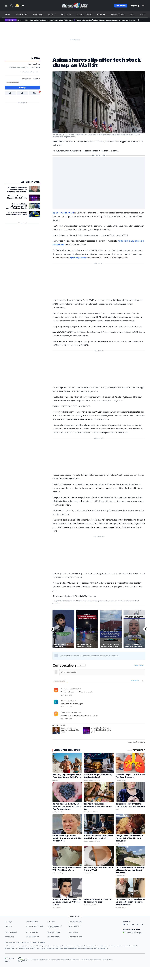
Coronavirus (35, 72)
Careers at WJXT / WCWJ (34, 926)
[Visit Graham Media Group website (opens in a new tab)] (10, 959)
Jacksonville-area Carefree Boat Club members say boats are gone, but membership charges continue (91, 20)
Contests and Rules (75, 922)
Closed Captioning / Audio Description (55, 927)
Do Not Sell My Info (32, 937)
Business (26, 72)
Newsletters (117, 14)
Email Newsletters (32, 922)
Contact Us (8, 926)
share (137, 695)
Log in (136, 665)
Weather (38, 14)
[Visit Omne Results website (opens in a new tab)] (134, 934)
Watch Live (22, 14)
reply (62, 695)
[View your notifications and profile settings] (143, 681)
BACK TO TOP (75, 916)
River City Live (84, 14)
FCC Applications (54, 937)
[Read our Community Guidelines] (56, 656)
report (142, 695)
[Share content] (10, 93)
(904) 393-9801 (39, 942)
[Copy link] (22, 93)
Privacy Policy (9, 937)
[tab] (59, 681)
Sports (52, 14)
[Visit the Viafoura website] (140, 742)
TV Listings (8, 922)
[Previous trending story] (139, 20)
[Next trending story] (143, 20)
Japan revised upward (63, 212)
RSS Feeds (51, 922)
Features (66, 14)
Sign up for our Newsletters (30, 79)
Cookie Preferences (75, 937)
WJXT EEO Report (11, 932)
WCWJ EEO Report (54, 932)
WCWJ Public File (32, 932)
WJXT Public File (74, 926)
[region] (98, 704)
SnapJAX (101, 14)
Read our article (70, 948)
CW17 (143, 14)
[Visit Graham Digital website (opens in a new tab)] (23, 959)
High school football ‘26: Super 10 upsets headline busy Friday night (28, 20)
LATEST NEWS (30, 181)
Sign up (142, 665)
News (7, 14)
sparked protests (78, 257)
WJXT (132, 14)
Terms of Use (73, 932)
